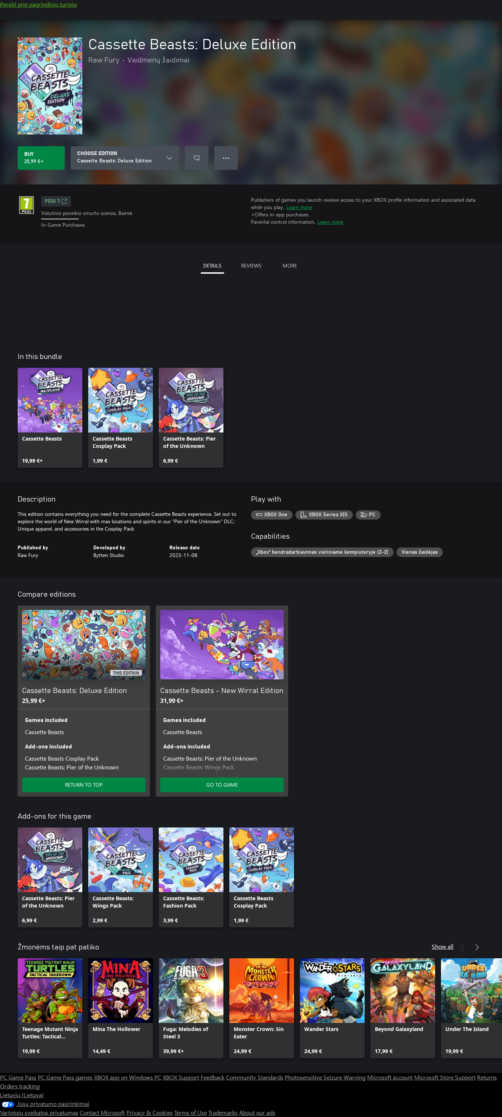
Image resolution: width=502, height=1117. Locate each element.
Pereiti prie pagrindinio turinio (38, 4)
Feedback (213, 1077)
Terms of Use (190, 1112)
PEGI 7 (52, 201)
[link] (50, 418)
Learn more (299, 207)
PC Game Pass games (65, 1077)
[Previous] (462, 947)
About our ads (257, 1112)
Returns (487, 1077)
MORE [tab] (290, 265)
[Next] (477, 947)
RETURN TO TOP (84, 784)
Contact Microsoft (102, 1112)
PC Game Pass (18, 1077)
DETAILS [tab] (212, 265)
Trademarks (223, 1112)
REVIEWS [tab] (251, 265)
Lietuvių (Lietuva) (22, 1095)
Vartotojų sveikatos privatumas (39, 1112)
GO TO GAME (222, 784)
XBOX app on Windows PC (127, 1077)
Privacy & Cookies (149, 1112)
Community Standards (254, 1077)
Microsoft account (390, 1077)
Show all (442, 946)
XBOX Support (181, 1077)
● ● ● (226, 158)
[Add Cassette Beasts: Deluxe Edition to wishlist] (196, 158)
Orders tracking (20, 1086)
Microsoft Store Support (445, 1077)
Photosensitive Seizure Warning (325, 1077)
